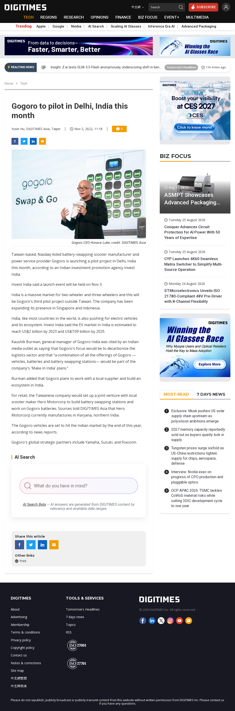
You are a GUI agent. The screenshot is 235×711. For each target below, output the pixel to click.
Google (58, 26)
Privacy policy (21, 640)
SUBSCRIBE (206, 7)
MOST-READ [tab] (176, 394)
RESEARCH (74, 17)
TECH (28, 17)
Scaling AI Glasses (126, 26)
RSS (69, 632)
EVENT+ (171, 17)
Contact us (19, 655)
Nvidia (76, 26)
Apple (41, 26)
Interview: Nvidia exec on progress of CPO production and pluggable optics (197, 477)
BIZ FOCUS (147, 17)
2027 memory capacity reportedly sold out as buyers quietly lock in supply (198, 434)
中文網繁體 (19, 678)
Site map (17, 670)
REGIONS (48, 17)
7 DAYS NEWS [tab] (211, 394)
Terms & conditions (25, 632)
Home (9, 83)
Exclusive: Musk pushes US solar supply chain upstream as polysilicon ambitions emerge (197, 416)
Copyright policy (22, 647)
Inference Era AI (161, 26)
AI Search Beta (34, 504)
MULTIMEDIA (197, 17)
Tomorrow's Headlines (181, 67)
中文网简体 (19, 686)
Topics (71, 624)
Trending (24, 26)
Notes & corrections (26, 663)
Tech (23, 83)
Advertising (19, 617)
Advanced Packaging (199, 26)
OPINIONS (100, 17)
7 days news (75, 617)
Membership (20, 624)
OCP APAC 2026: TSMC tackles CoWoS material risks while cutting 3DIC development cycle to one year (196, 498)
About (15, 609)
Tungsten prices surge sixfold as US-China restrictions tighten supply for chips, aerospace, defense (197, 456)
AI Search (96, 26)
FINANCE (123, 17)
